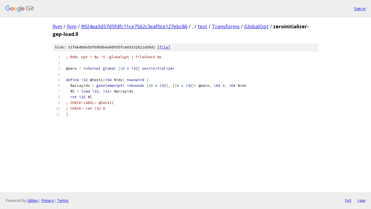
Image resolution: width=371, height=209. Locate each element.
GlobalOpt (256, 26)
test (202, 26)
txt (348, 200)
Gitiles (32, 200)
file (163, 47)
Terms (62, 200)
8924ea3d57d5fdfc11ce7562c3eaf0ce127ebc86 (134, 26)
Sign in (360, 8)
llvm (57, 26)
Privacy (47, 200)
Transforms (226, 26)
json (361, 200)
